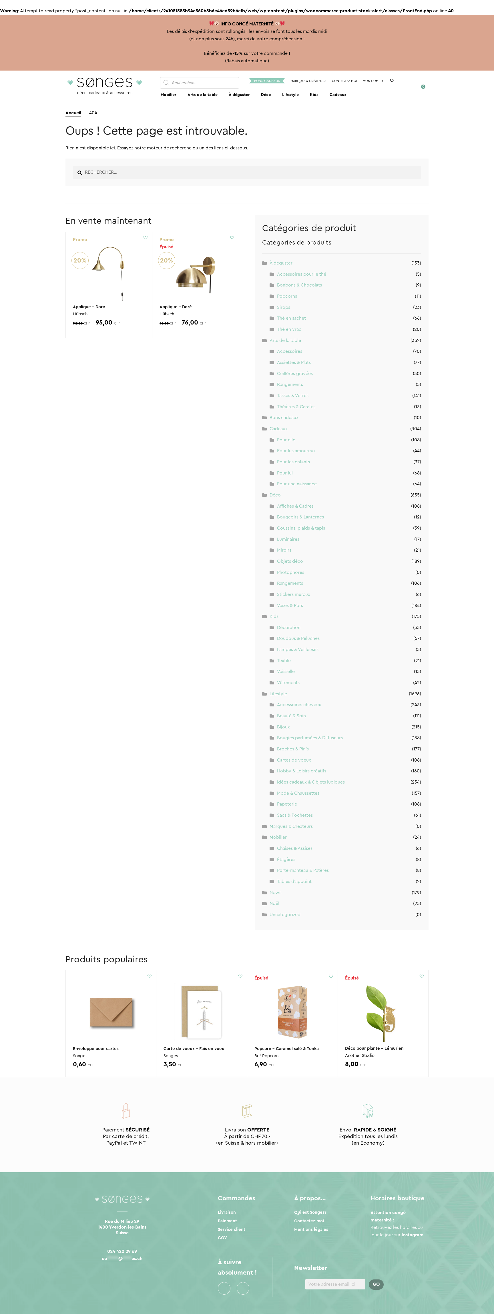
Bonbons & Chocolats (299, 285)
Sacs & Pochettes (295, 815)
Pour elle (286, 440)
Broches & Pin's (293, 749)
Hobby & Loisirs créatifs (301, 771)
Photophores (290, 572)
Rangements (290, 384)
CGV (222, 1238)
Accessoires (289, 351)
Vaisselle (286, 671)
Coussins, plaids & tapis (301, 528)
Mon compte (373, 81)
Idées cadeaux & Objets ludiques (311, 782)
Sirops (283, 307)
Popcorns (287, 296)
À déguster (239, 95)
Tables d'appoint (294, 881)
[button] (145, 237)
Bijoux (283, 727)
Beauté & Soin (291, 716)
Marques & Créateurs (308, 81)
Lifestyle (290, 95)
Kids (314, 95)
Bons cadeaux (267, 81)
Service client (231, 1229)
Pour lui (285, 473)
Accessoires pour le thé (301, 274)
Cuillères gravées (295, 373)
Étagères (286, 859)
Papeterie (287, 804)
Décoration (288, 627)
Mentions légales (311, 1229)
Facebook (224, 1288)
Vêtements (288, 682)
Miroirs (284, 550)
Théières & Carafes (296, 406)
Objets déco (290, 561)
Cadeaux (338, 95)
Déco (266, 95)
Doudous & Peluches (298, 638)
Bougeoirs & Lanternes (300, 517)
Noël (274, 903)
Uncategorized (285, 914)
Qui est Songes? (310, 1212)
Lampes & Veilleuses (297, 649)
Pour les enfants (293, 462)
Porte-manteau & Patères (303, 870)
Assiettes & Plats (294, 362)
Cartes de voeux (294, 760)
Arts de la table (203, 95)
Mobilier (168, 95)
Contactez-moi (344, 81)
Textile (284, 660)
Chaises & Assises (294, 848)
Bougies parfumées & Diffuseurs (310, 738)
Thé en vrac (289, 329)
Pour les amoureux (296, 450)
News (275, 892)
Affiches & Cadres (295, 506)
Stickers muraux (293, 594)
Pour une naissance (297, 484)
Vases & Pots (290, 605)
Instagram (243, 1288)
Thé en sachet (291, 318)
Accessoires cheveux (299, 704)
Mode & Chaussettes (298, 793)
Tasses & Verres (292, 395)
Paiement (227, 1221)
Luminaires (288, 539)
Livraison (227, 1212)
